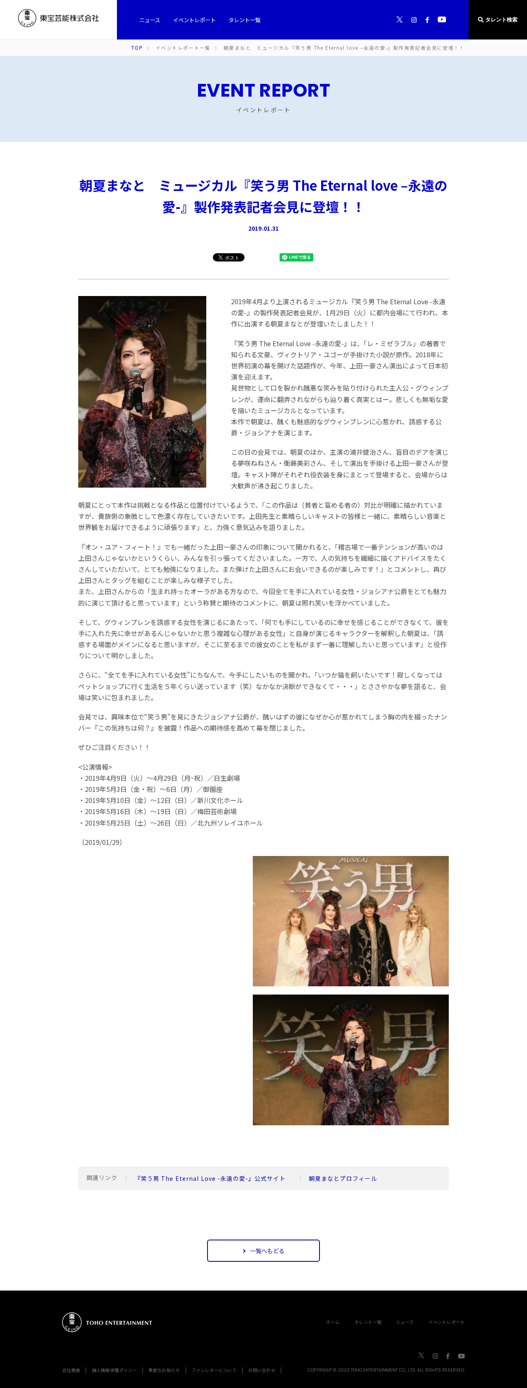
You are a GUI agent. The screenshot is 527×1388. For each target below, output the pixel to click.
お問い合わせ (261, 1370)
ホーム (333, 1322)
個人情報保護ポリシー (114, 1370)
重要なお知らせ (164, 1370)
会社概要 (71, 1370)
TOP (137, 48)
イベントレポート (447, 1322)
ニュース (405, 1322)
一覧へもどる (267, 1251)
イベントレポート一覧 (183, 48)
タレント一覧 (368, 1322)
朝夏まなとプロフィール (346, 1178)
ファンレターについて (214, 1370)
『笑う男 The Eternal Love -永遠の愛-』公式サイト (213, 1178)
